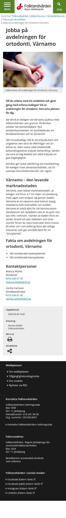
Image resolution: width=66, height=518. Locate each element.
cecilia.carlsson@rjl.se (18, 298)
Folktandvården (20, 16)
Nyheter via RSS (18, 385)
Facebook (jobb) (23, 483)
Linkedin (19, 492)
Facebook (20, 479)
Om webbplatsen (19, 371)
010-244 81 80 (15, 295)
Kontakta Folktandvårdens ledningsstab (29, 424)
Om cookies (16, 381)
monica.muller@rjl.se (18, 282)
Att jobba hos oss (56, 16)
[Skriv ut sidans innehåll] (9, 340)
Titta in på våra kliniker (14, 19)
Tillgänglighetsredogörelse (24, 376)
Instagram (20, 488)
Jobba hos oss (38, 16)
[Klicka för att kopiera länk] (9, 352)
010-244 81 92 (15, 278)
